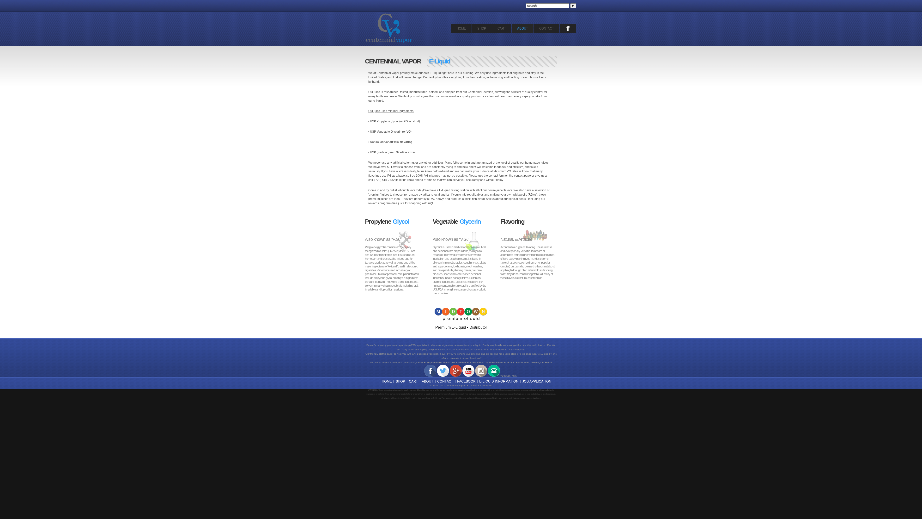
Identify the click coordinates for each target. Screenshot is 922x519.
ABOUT (522, 28)
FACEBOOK (466, 381)
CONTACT (546, 28)
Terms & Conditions (480, 385)
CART (501, 28)
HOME (461, 28)
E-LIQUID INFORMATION (498, 381)
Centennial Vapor (389, 28)
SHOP (481, 28)
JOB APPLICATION (536, 381)
